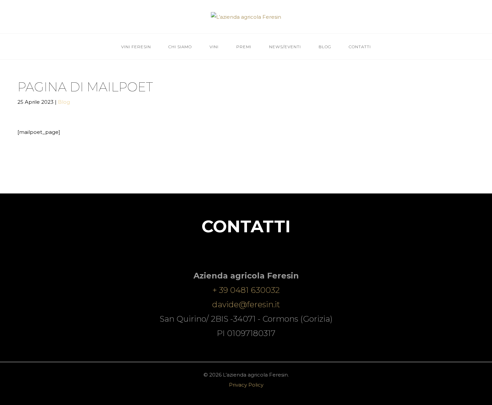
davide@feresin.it (246, 304)
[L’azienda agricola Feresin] (246, 16)
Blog (64, 101)
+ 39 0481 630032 (246, 290)
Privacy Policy (246, 385)
